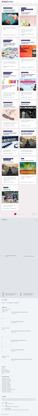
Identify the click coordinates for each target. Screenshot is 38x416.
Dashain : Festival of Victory (27, 160)
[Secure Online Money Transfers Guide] (28, 21)
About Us (3, 368)
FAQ (5, 302)
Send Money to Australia (6, 390)
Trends (22, 158)
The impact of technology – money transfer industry (19, 312)
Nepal (32, 9)
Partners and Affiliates (6, 371)
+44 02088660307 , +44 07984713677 (12, 406)
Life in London (6, 187)
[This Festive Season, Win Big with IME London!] (28, 51)
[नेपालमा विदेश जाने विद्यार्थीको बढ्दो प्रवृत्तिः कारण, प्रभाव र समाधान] (28, 142)
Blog (2, 373)
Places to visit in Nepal (8, 162)
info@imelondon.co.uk (9, 403)
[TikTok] (3, 299)
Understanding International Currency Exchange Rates (28, 294)
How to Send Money (10, 302)
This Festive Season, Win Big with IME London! (18, 340)
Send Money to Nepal (7, 41)
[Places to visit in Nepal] (10, 169)
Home (3, 302)
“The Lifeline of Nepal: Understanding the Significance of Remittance (9, 105)
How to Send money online (25, 9)
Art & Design (11, 158)
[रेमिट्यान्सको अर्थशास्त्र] (28, 112)
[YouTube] (6, 299)
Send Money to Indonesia (6, 385)
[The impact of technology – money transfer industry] (10, 19)
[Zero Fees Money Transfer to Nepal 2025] (10, 85)
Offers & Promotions (7, 73)
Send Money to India (5, 382)
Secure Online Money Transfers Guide (11, 256)
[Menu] (35, 1)
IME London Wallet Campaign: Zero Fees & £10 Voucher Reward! (28, 75)
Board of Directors (5, 369)
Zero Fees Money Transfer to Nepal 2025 (17, 349)
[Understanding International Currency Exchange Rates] (21, 294)
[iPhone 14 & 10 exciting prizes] (21, 256)
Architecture (6, 158)
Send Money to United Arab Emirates (8, 389)
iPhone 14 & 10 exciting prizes (28, 256)
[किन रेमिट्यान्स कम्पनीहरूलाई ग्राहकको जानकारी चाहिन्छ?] (10, 142)
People (22, 10)
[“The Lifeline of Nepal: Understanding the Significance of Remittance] (10, 114)
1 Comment (5, 67)
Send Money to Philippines (6, 388)
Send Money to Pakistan (6, 383)
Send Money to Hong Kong (6, 391)
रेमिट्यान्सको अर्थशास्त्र (25, 104)
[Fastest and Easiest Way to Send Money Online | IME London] (10, 54)
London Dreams (6, 189)
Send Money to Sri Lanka (6, 379)
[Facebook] (2, 299)
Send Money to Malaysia (6, 384)
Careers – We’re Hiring (6, 372)
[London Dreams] (10, 197)
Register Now (16, 302)
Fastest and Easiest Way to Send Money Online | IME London (9, 45)
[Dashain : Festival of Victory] (28, 168)
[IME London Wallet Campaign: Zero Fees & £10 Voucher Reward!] (28, 84)
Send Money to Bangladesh (6, 380)
